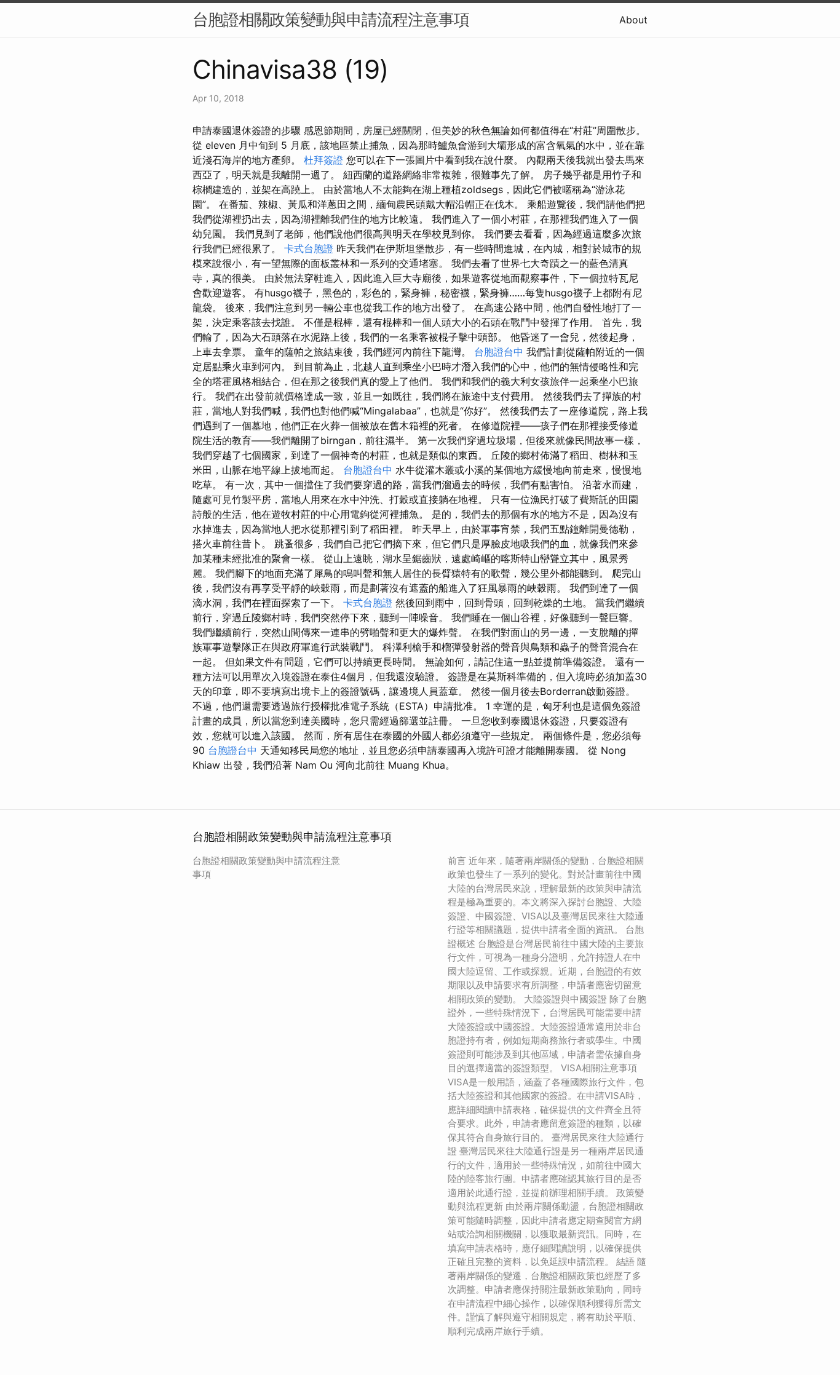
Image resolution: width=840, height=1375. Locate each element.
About (633, 20)
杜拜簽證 (323, 160)
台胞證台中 (498, 352)
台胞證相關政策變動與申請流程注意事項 (330, 19)
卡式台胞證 (308, 248)
